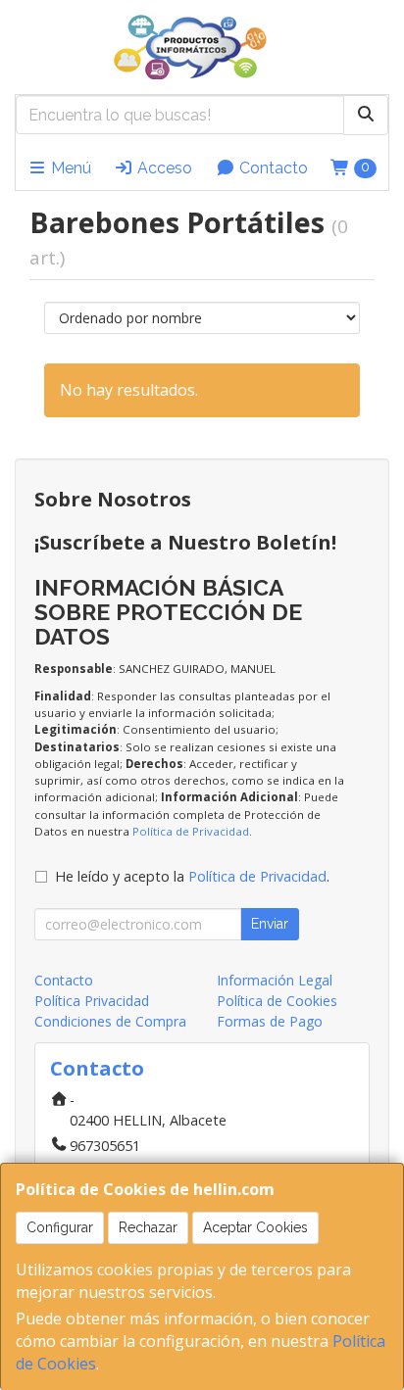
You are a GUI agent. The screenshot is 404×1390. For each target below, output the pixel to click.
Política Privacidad (91, 1000)
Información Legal (274, 980)
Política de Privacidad (190, 831)
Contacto (271, 168)
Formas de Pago (270, 1021)
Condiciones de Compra (110, 1021)
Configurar (59, 1227)
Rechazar (148, 1227)
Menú (69, 168)
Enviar (269, 924)
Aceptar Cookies (255, 1227)
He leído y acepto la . (192, 876)
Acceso (162, 168)
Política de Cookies (277, 1000)
